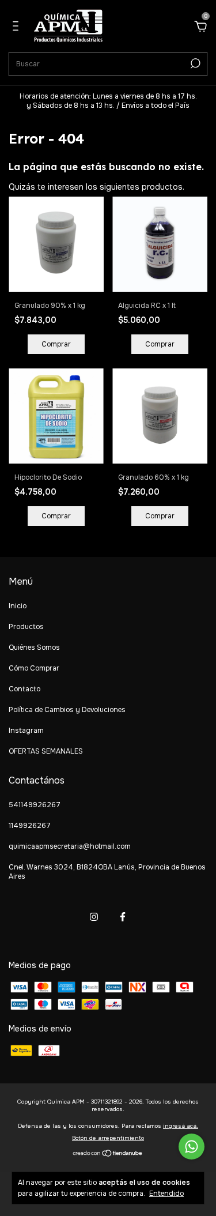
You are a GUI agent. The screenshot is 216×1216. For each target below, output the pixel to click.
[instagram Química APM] (93, 916)
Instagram (26, 730)
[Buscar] (194, 63)
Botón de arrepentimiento (108, 1138)
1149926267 (30, 825)
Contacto (24, 689)
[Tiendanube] (108, 1154)
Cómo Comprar (34, 668)
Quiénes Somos (34, 647)
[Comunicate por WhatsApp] (191, 1146)
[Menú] (17, 28)
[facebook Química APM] (122, 916)
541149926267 (34, 805)
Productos (26, 626)
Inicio (17, 606)
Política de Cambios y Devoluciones (67, 709)
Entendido (166, 1193)
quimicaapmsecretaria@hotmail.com (70, 846)
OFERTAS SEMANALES (46, 751)
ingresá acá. (180, 1126)
